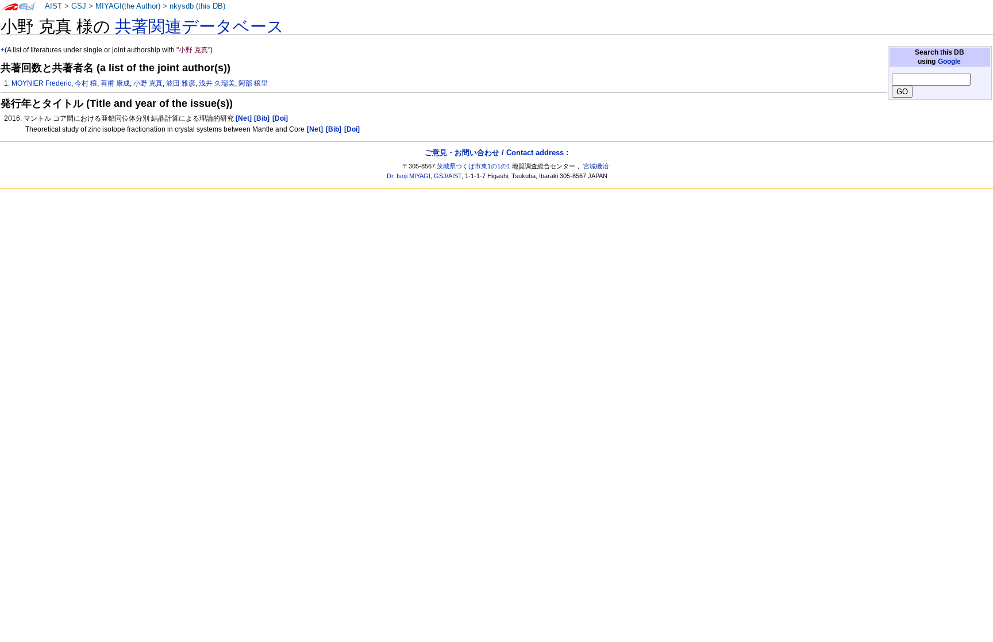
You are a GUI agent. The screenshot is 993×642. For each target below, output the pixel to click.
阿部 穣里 (253, 83)
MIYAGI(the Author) (127, 6)
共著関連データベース (199, 26)
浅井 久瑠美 (217, 83)
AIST (53, 6)
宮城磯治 (596, 166)
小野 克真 (148, 83)
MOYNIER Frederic (41, 83)
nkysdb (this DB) (197, 6)
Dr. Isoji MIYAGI (408, 175)
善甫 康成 (115, 83)
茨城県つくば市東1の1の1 (473, 166)
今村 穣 (86, 83)
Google (949, 61)
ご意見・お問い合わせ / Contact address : (496, 152)
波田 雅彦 (180, 83)
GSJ (78, 6)
